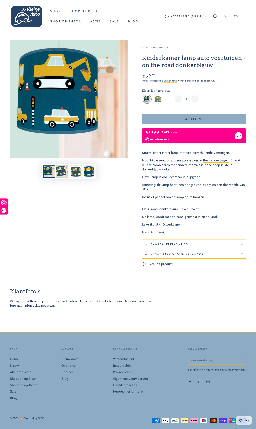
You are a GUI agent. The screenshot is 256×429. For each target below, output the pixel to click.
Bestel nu (194, 119)
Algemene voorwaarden (130, 379)
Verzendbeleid (123, 359)
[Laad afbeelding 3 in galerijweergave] (76, 171)
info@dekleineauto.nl (39, 305)
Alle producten (20, 372)
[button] (215, 16)
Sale (13, 391)
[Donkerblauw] (147, 100)
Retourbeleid (122, 366)
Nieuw (14, 366)
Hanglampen (159, 47)
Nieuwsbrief (70, 359)
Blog (13, 398)
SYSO (41, 418)
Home (145, 47)
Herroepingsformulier (128, 391)
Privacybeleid (122, 372)
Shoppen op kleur (23, 379)
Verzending (170, 80)
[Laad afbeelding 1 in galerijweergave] (49, 171)
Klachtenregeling (125, 385)
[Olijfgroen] (158, 100)
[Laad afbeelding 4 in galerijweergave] (89, 171)
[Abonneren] (243, 360)
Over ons (68, 366)
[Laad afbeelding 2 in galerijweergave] (62, 171)
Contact (67, 372)
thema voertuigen (216, 160)
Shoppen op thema (24, 385)
